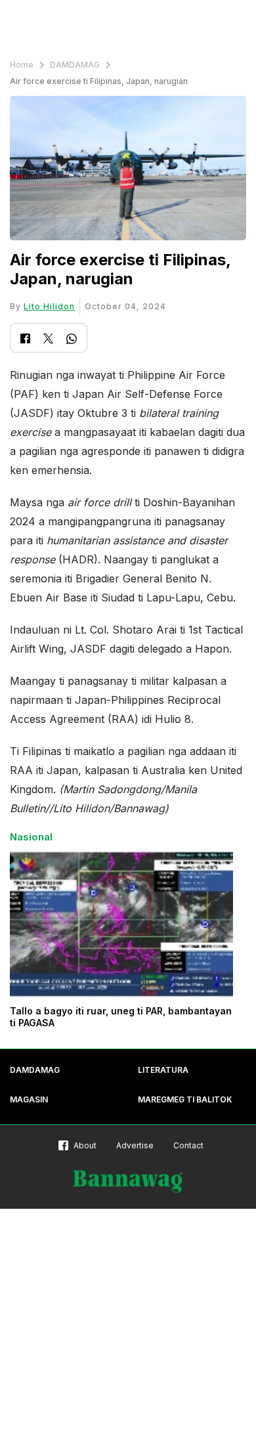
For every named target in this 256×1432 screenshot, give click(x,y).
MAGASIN (29, 1099)
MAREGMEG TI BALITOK (185, 1099)
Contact (188, 1145)
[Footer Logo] (128, 1181)
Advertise (135, 1145)
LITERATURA (163, 1070)
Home (21, 65)
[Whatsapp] (71, 340)
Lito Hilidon (49, 306)
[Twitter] (48, 339)
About (85, 1145)
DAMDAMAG (75, 65)
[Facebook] (25, 339)
